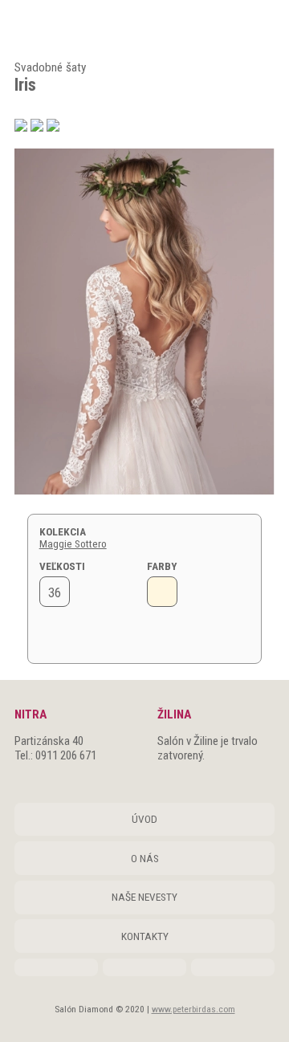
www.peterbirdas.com (193, 1009)
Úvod (144, 819)
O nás (145, 859)
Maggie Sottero (73, 544)
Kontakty (145, 936)
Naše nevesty (144, 897)
